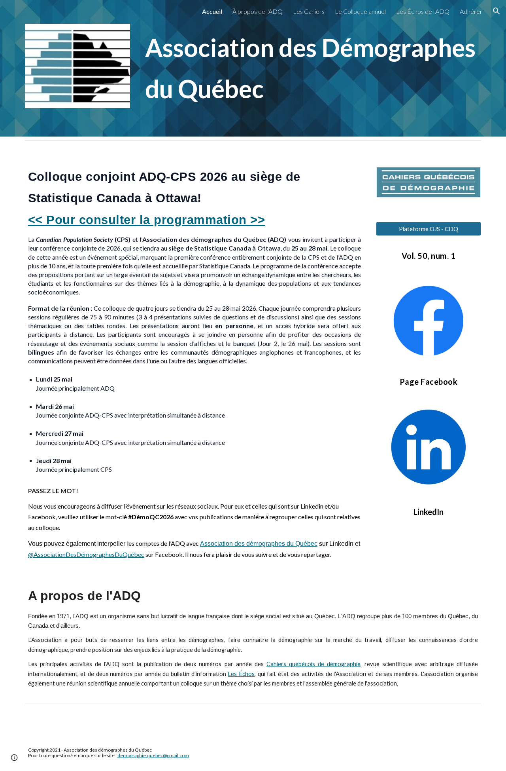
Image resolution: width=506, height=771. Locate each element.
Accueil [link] (212, 11)
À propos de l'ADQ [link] (257, 11)
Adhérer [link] (471, 11)
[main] (311, 68)
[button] (496, 11)
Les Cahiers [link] (309, 11)
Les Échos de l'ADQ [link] (422, 11)
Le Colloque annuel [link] (360, 11)
